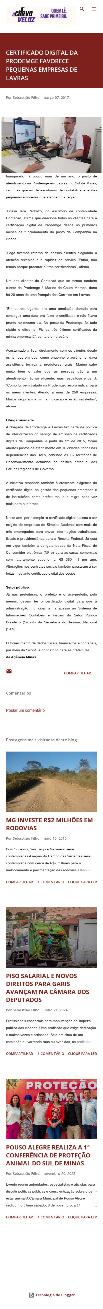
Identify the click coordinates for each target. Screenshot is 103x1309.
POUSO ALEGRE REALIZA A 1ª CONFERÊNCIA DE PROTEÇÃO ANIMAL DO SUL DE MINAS (48, 1155)
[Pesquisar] (82, 9)
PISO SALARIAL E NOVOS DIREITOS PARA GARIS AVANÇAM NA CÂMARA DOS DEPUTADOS (47, 988)
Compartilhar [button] (77, 673)
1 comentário (51, 881)
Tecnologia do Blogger (54, 1295)
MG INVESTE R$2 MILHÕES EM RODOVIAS (49, 824)
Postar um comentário (25, 710)
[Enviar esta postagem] (9, 673)
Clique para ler (82, 881)
